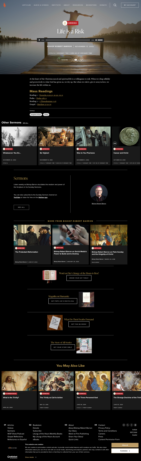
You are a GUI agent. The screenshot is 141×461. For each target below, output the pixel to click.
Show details (29, 457)
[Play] (39, 40)
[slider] (100, 40)
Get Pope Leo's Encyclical (62, 301)
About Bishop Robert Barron (80, 428)
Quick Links (73, 439)
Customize (123, 451)
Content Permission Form (109, 439)
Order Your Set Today (79, 278)
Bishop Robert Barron (59, 46)
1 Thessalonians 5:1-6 (48, 101)
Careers (101, 433)
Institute (56, 5)
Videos (10, 428)
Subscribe (37, 430)
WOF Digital (133, 432)
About (67, 5)
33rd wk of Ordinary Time (81, 53)
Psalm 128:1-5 (41, 98)
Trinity (46, 115)
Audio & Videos (41, 5)
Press (100, 436)
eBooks (36, 439)
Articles (26, 5)
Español (134, 435)
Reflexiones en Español (17, 439)
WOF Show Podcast (15, 433)
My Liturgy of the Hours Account (46, 436)
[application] (70, 40)
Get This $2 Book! (79, 324)
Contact (101, 425)
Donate (103, 5)
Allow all (125, 445)
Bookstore (91, 5)
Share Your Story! (76, 436)
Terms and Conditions (107, 430)
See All (25, 123)
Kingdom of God (36, 115)
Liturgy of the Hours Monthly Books (47, 433)
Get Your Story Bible (63, 347)
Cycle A (52, 53)
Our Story (73, 430)
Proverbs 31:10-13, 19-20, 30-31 (51, 95)
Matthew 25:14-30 (44, 104)
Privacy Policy (104, 428)
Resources (78, 5)
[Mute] (96, 40)
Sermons (72, 23)
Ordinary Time (63, 53)
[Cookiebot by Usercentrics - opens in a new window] (12, 457)
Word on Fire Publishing (79, 433)
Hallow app (42, 197)
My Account (130, 5)
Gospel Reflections (15, 436)
